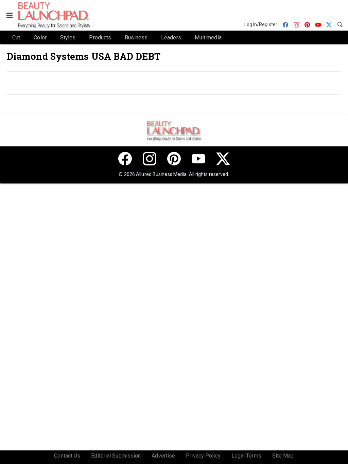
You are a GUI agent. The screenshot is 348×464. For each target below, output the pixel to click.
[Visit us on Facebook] (125, 158)
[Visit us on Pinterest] (174, 158)
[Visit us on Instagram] (149, 158)
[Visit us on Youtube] (198, 158)
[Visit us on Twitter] (223, 158)
